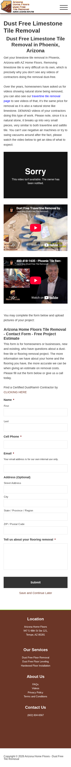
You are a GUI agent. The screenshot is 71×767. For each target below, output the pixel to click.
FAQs (35, 684)
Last (6, 421)
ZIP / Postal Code (14, 524)
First (6, 406)
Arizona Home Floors (20, 6)
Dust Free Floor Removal (35, 657)
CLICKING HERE (15, 392)
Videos (35, 688)
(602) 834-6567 (35, 715)
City (6, 496)
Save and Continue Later (35, 593)
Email (9, 453)
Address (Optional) (17, 477)
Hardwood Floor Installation (35, 665)
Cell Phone (12, 436)
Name (9, 399)
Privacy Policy (35, 692)
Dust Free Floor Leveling (35, 661)
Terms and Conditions (35, 696)
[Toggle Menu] (64, 7)
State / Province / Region (18, 510)
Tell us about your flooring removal (30, 539)
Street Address (12, 483)
